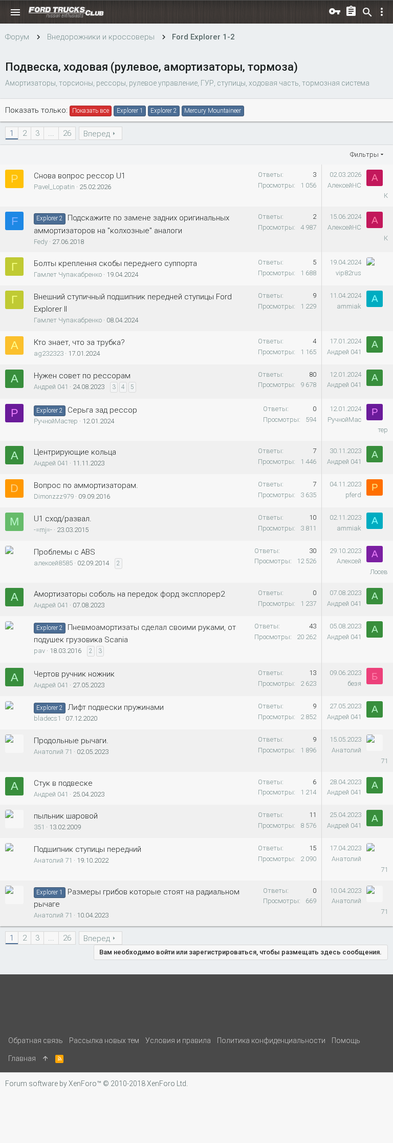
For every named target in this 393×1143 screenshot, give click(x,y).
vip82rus (348, 273)
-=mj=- (43, 530)
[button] (15, 12)
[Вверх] (45, 1058)
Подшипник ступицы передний (87, 849)
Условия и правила (178, 1040)
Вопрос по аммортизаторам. (86, 485)
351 (39, 827)
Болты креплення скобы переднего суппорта (115, 263)
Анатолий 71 (53, 752)
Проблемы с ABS (64, 552)
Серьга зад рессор (102, 410)
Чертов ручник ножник (74, 674)
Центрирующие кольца (75, 452)
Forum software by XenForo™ (96, 1083)
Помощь (346, 1040)
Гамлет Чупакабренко (68, 274)
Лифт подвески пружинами (116, 707)
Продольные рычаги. (71, 740)
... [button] (51, 133)
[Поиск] (367, 12)
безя (354, 683)
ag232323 (48, 353)
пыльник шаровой (66, 816)
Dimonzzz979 (54, 496)
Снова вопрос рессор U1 (79, 175)
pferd (353, 495)
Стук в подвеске (63, 783)
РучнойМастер (56, 421)
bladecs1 (47, 718)
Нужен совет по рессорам (82, 375)
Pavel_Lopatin (54, 187)
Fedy (41, 242)
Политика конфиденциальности (271, 1040)
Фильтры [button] (364, 154)
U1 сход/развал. (63, 518)
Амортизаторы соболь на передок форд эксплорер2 (129, 594)
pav (39, 651)
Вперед (96, 133)
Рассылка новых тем (104, 1040)
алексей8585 (53, 563)
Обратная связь (35, 1040)
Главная (22, 1058)
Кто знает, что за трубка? (79, 342)
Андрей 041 (344, 352)
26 (67, 133)
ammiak (349, 306)
